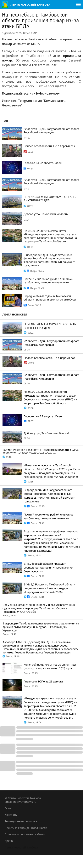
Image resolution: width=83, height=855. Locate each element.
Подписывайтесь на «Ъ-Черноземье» (31, 93)
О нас (8, 808)
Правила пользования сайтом (25, 834)
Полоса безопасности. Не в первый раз (49, 146)
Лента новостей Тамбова (21, 847)
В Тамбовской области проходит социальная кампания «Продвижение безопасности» (48, 567)
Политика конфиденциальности (26, 828)
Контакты (11, 815)
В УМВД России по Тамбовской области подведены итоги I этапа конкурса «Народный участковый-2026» (49, 588)
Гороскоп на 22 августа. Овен (43, 162)
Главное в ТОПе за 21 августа (43, 681)
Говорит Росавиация (28, 652)
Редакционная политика (21, 821)
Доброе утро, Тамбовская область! (46, 214)
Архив (9, 841)
